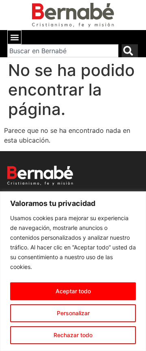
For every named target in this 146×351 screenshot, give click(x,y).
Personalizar (73, 313)
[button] (14, 37)
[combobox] (62, 50)
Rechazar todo (73, 335)
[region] (73, 271)
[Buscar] (130, 50)
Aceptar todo (73, 291)
